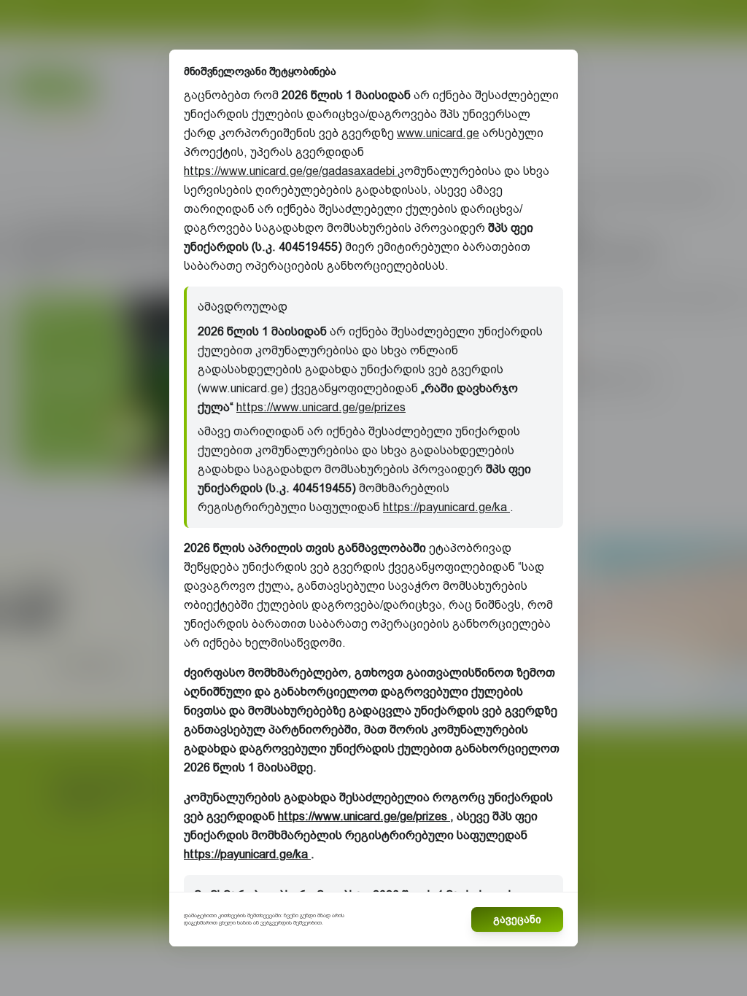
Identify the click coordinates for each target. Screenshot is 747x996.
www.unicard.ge (438, 133)
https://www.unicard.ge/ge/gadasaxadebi (291, 171)
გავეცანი (517, 919)
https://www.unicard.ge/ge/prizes (321, 407)
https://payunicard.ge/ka (446, 507)
